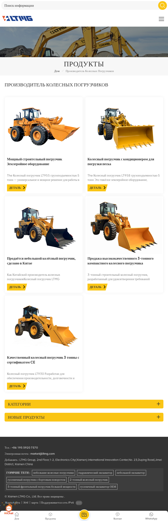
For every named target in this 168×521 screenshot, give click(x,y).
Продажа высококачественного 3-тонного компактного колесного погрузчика (121, 260)
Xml (25, 502)
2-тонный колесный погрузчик (89, 479)
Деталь (15, 187)
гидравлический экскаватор (95, 472)
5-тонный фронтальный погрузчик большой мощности (41, 486)
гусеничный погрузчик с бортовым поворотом (36, 479)
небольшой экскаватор (131, 472)
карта (35, 502)
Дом (57, 71)
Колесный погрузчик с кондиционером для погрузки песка (121, 161)
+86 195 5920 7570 (25, 447)
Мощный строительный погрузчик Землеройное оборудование (34, 161)
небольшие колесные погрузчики (53, 472)
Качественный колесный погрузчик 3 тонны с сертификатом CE (43, 359)
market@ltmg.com (42, 453)
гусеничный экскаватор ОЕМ (98, 486)
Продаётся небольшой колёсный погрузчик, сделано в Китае (41, 260)
